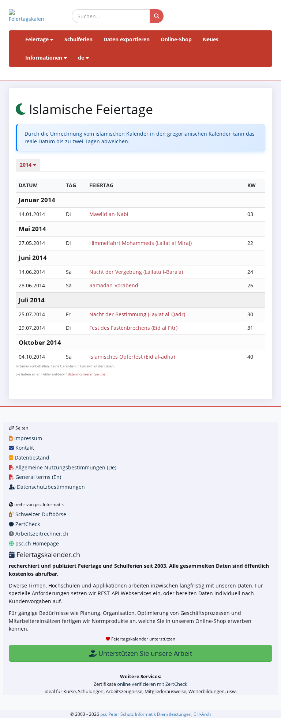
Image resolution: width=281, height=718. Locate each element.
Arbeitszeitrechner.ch (41, 533)
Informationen (44, 57)
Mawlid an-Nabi (108, 214)
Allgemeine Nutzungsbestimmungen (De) (65, 467)
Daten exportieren (127, 39)
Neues (210, 39)
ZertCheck (27, 524)
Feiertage (37, 39)
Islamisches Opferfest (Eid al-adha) (132, 356)
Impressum (27, 438)
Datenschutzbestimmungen (50, 486)
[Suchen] (157, 16)
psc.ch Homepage (36, 543)
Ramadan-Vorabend (113, 285)
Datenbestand (31, 457)
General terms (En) (37, 476)
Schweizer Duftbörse (40, 514)
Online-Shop (176, 39)
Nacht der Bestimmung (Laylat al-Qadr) (137, 314)
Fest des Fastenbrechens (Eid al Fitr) (133, 327)
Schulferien (78, 39)
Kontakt (24, 447)
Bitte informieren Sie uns (86, 374)
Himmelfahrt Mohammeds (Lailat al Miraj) (140, 242)
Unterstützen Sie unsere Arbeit (144, 653)
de (82, 57)
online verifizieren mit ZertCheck (152, 684)
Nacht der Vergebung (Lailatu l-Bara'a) (136, 271)
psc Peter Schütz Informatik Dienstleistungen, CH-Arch (155, 714)
